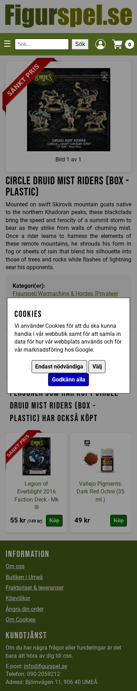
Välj (97, 366)
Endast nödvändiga (59, 366)
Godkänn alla (68, 379)
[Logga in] (100, 44)
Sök (80, 44)
